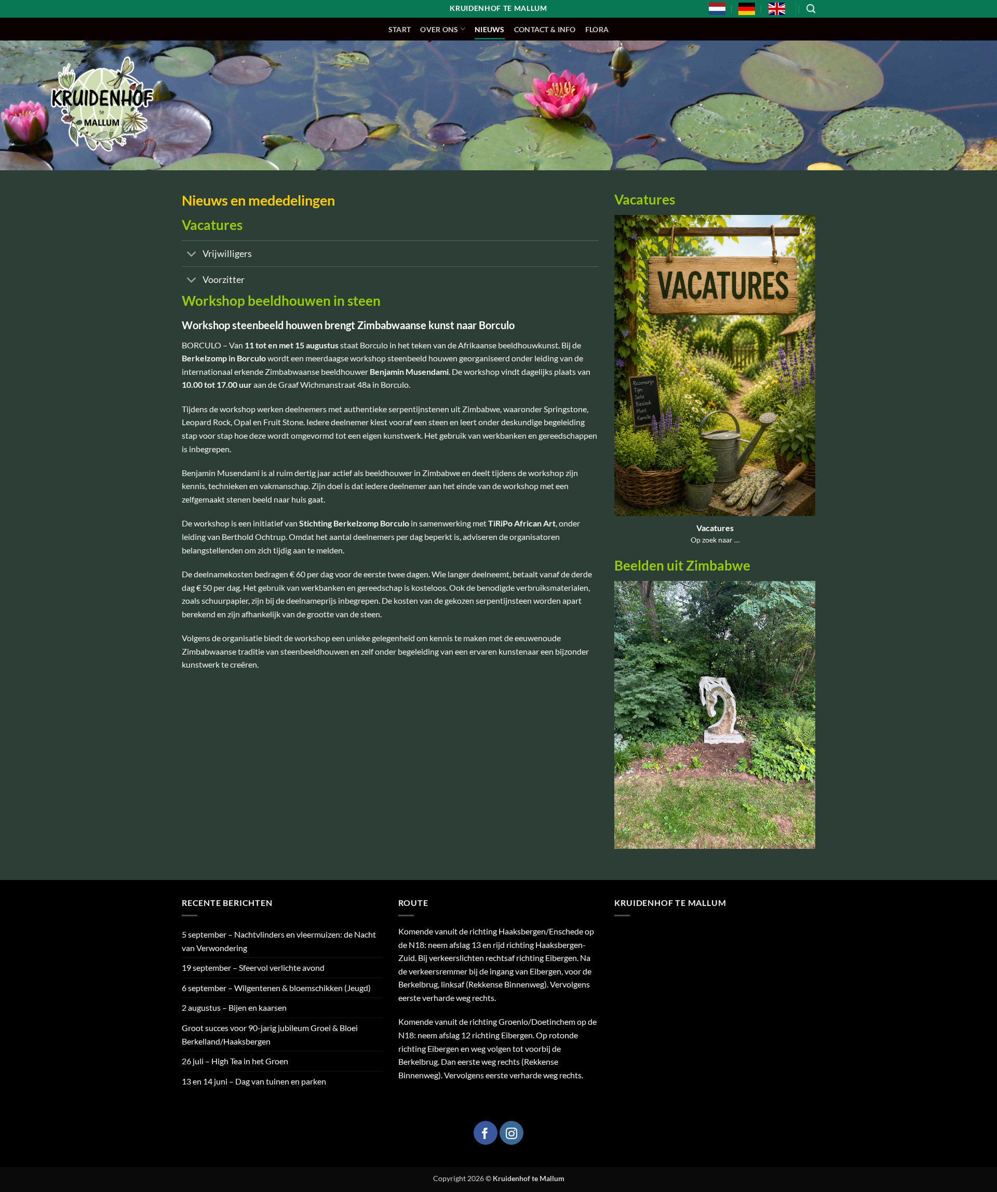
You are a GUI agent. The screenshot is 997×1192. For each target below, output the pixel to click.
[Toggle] (192, 254)
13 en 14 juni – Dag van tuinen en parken (254, 1081)
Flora (597, 29)
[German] (746, 9)
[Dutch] (717, 9)
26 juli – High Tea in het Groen (235, 1061)
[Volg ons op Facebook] (485, 1133)
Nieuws (490, 29)
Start (399, 29)
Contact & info (545, 29)
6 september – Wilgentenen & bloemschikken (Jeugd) (276, 988)
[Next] (809, 721)
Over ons (439, 29)
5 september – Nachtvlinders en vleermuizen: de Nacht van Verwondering (279, 941)
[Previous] (620, 721)
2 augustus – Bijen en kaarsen (234, 1007)
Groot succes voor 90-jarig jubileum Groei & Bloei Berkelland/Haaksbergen (270, 1034)
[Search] (810, 9)
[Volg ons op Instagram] (511, 1133)
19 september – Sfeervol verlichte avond (253, 967)
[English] (777, 9)
